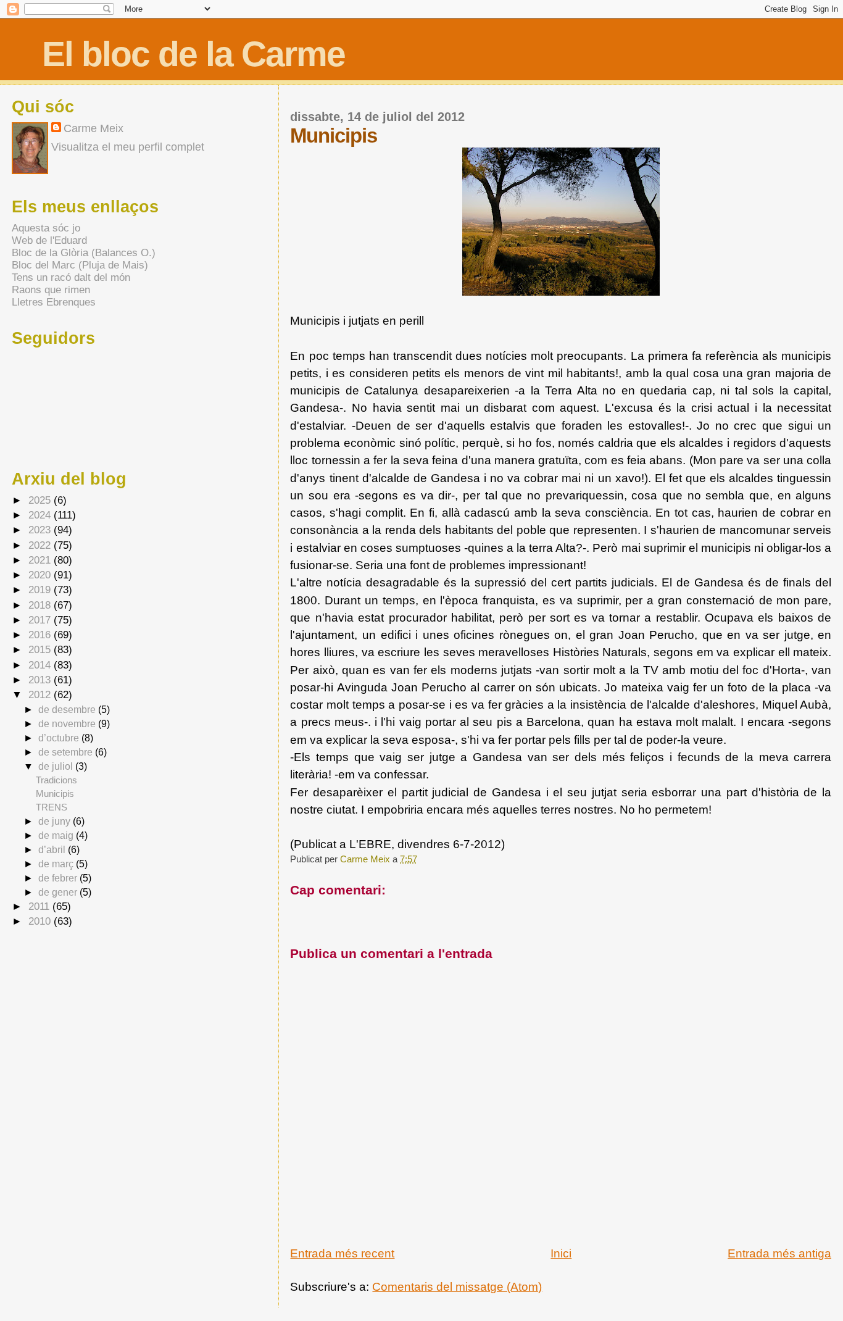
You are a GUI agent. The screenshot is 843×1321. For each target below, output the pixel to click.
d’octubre (59, 737)
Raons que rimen (51, 290)
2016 (41, 635)
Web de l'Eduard (49, 240)
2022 (41, 545)
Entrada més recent (342, 1253)
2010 (41, 921)
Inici (560, 1253)
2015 (41, 650)
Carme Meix (366, 859)
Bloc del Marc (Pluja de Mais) (80, 265)
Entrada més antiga (779, 1253)
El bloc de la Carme (193, 54)
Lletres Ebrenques (54, 302)
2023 (41, 530)
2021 (41, 560)
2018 (41, 605)
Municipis (55, 793)
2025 (41, 500)
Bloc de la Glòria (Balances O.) (84, 253)
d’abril (53, 849)
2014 (41, 665)
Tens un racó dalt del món (71, 277)
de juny (55, 821)
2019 (41, 590)
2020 (41, 575)
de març (57, 863)
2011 (40, 906)
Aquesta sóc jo (46, 228)
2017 (41, 620)
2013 (41, 680)
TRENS (51, 807)
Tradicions (56, 780)
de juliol (56, 766)
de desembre (68, 709)
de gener (59, 892)
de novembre (68, 723)
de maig (57, 835)
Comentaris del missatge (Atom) (457, 1286)
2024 (41, 515)
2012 (41, 695)
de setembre (66, 751)
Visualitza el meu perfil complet (127, 147)
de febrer (59, 877)
